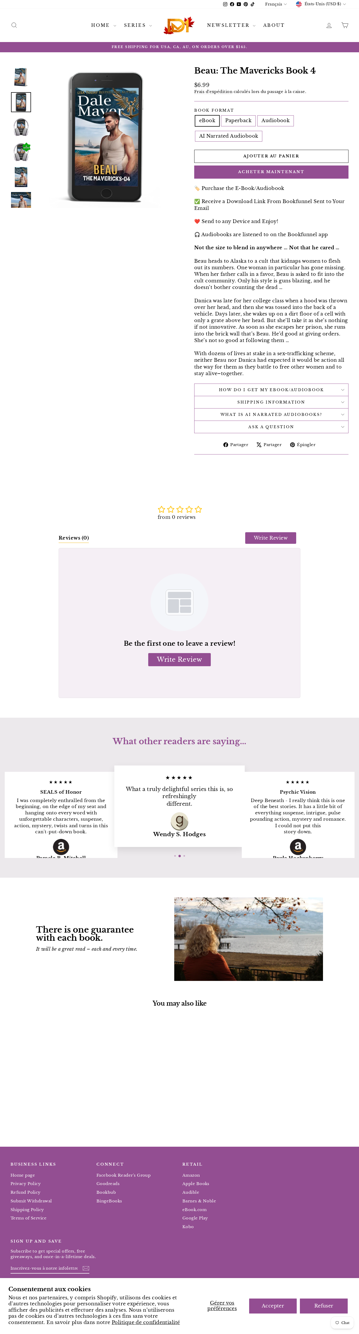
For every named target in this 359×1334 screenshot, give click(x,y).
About (274, 25)
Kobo (188, 1226)
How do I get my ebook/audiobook (271, 389)
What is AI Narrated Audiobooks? (271, 414)
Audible (190, 1192)
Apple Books (195, 1183)
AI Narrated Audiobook (228, 136)
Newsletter (229, 25)
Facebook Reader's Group (123, 1175)
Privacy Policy (26, 1183)
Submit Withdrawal (31, 1200)
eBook (207, 120)
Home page (23, 1175)
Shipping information (271, 402)
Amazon (191, 1175)
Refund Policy (26, 1192)
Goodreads (108, 1183)
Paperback (238, 120)
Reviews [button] (74, 538)
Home (101, 25)
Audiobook (275, 120)
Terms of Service (29, 1218)
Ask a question (271, 427)
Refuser (324, 1306)
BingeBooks (109, 1200)
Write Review (271, 538)
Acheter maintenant (271, 171)
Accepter (273, 1306)
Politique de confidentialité (146, 1322)
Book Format (214, 110)
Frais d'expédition (213, 91)
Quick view (51, 1094)
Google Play (195, 1218)
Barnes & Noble (199, 1200)
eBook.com (194, 1209)
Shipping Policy (27, 1209)
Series (136, 25)
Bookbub (106, 1192)
